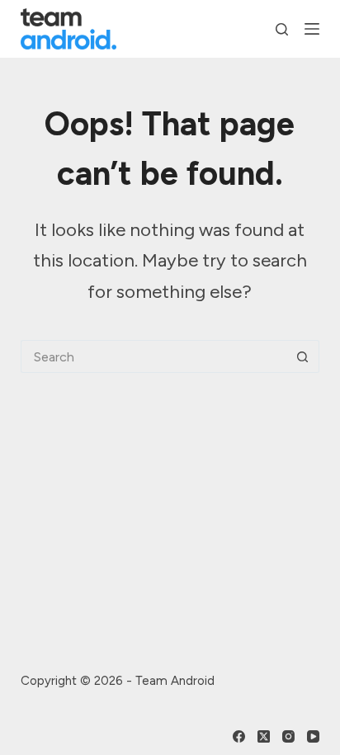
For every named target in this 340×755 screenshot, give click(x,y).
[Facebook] (239, 736)
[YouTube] (313, 736)
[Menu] (312, 28)
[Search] (282, 29)
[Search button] (302, 356)
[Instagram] (288, 736)
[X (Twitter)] (263, 736)
